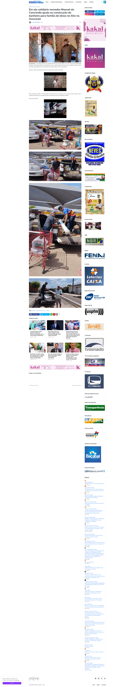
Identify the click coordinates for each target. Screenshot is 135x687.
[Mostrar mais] (59, 314)
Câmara (38, 310)
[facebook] (95, 678)
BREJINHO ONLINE (89, 629)
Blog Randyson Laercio (90, 541)
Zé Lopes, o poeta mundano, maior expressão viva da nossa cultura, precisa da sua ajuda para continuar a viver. (95, 576)
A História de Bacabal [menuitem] (56, 2)
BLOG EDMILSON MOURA (91, 549)
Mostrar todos (88, 670)
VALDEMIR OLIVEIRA (89, 487)
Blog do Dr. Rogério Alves (90, 501)
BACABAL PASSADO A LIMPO (91, 637)
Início (93, 684)
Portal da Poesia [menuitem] (69, 2)
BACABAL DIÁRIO (89, 663)
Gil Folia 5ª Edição (89, 646)
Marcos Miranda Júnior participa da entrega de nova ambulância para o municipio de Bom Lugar (95, 544)
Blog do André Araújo (89, 534)
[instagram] (102, 678)
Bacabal (38, 6)
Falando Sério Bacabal (90, 517)
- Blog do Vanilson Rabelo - (91, 508)
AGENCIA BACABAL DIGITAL (91, 581)
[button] (101, 2)
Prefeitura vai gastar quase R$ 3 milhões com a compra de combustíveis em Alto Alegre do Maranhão (37, 355)
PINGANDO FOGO (89, 573)
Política (47, 310)
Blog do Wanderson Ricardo (91, 525)
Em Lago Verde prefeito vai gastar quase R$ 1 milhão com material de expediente (55, 355)
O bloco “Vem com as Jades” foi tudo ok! (94, 651)
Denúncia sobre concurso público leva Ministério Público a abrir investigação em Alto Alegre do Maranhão (72, 356)
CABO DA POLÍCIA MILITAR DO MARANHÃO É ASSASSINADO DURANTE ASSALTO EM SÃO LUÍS (95, 585)
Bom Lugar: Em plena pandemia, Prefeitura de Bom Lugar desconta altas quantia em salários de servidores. (95, 624)
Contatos (104, 684)
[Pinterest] (54, 314)
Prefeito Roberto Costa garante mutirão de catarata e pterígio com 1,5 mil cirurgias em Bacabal (37, 333)
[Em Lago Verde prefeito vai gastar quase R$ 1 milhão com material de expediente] (55, 347)
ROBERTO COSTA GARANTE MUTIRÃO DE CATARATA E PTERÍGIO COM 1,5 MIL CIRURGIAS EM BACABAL (94, 520)
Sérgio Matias (88, 566)
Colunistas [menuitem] (78, 2)
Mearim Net (87, 597)
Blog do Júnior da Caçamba (91, 611)
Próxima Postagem (76, 385)
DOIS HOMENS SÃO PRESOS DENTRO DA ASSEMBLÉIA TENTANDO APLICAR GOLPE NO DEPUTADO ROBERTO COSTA (94, 666)
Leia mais (17, 680)
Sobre (98, 684)
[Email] (57, 314)
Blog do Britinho (88, 604)
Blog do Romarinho (89, 562)
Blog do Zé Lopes (89, 494)
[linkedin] (105, 678)
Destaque (43, 310)
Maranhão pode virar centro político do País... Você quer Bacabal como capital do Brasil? (54, 333)
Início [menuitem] (47, 2)
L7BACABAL (87, 590)
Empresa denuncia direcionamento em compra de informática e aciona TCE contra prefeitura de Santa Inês (94, 512)
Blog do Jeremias (89, 644)
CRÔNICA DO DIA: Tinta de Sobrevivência (94, 483)
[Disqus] (55, 403)
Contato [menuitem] (91, 2)
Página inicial (32, 6)
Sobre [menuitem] (85, 2)
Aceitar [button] (12, 683)
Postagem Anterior (34, 385)
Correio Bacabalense (89, 621)
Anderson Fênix (88, 656)
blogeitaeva (87, 650)
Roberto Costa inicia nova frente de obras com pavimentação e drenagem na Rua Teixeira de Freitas (94, 528)
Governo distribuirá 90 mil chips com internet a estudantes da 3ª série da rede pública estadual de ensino (94, 632)
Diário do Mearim (89, 482)
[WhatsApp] (51, 314)
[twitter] (98, 678)
